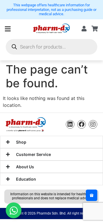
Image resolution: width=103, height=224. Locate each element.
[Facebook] (81, 124)
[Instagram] (93, 124)
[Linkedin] (70, 124)
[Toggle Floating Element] (13, 210)
